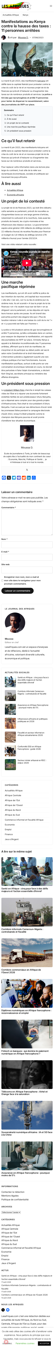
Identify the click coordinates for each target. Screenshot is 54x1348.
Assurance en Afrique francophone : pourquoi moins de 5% (33, 706)
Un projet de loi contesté (18, 123)
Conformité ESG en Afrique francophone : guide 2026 (29, 747)
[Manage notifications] (6, 1342)
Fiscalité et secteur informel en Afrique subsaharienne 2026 (31, 733)
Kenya (25, 15)
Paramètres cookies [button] (25, 1343)
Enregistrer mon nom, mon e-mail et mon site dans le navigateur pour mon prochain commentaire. (22, 580)
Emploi (8, 829)
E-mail (5, 552)
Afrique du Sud (12, 815)
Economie (10, 824)
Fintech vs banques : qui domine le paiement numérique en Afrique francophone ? (24, 1052)
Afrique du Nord (13, 810)
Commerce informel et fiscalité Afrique (24, 819)
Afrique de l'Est (12, 800)
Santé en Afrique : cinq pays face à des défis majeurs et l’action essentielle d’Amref (33, 680)
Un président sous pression (19, 131)
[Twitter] (27, 470)
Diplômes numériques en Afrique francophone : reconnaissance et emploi (26, 1011)
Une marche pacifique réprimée (21, 127)
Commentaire (8, 507)
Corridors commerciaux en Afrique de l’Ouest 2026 (21, 971)
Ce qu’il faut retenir (15, 115)
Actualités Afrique (11, 15)
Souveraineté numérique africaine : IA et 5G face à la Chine (26, 1133)
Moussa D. (23, 37)
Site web (5, 564)
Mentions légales (10, 1195)
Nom (4, 539)
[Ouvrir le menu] (51, 6)
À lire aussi (11, 119)
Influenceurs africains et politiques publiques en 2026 (32, 720)
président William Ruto (14, 390)
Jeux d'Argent (12, 839)
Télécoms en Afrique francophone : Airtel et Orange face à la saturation (24, 1092)
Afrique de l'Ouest (14, 805)
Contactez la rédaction (12, 1192)
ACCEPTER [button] (44, 1343)
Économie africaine (15, 195)
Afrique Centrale (13, 795)
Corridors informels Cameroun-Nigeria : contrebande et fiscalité (32, 692)
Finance (9, 834)
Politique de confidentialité (15, 1199)
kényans (41, 81)
